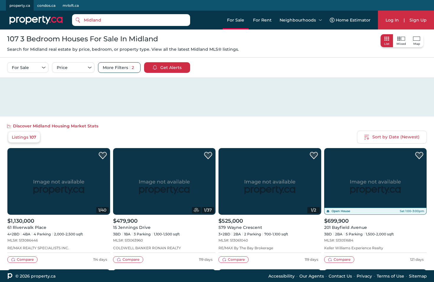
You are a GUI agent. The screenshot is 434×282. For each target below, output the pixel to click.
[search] (131, 20)
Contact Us (340, 276)
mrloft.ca (71, 5)
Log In (392, 20)
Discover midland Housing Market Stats (55, 126)
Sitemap (418, 276)
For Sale (235, 20)
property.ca (19, 5)
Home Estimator (353, 20)
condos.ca (46, 5)
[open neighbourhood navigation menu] (320, 20)
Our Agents (311, 276)
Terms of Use (390, 276)
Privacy (364, 276)
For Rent (262, 20)
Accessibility (281, 276)
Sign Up (418, 20)
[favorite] (103, 155)
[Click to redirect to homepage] (36, 20)
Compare (25, 259)
